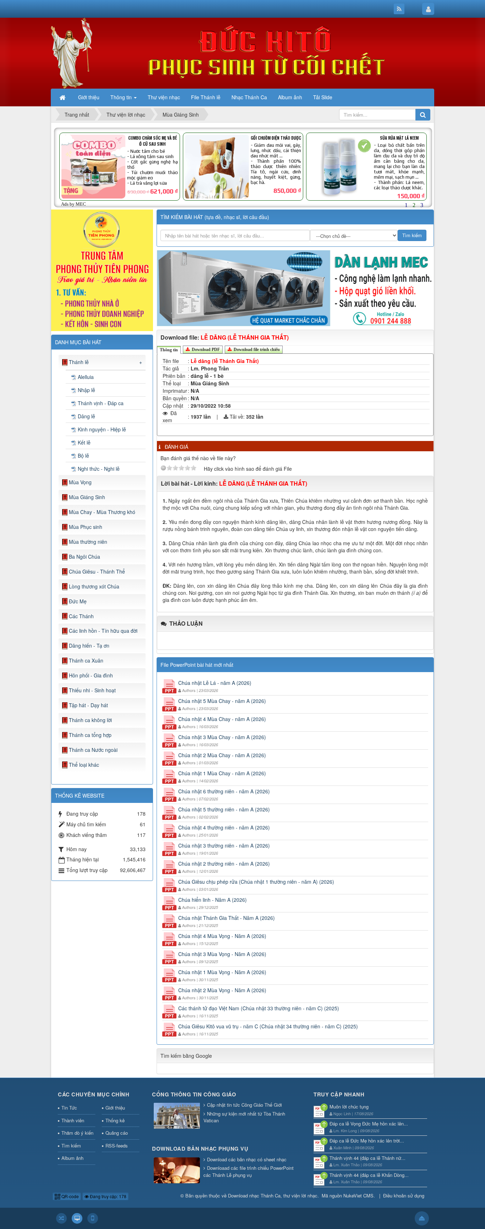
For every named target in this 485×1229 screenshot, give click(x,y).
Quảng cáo (116, 1132)
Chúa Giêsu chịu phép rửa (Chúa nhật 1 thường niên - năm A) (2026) (256, 881)
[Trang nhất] (63, 97)
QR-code (69, 1196)
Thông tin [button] (121, 97)
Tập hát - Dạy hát (88, 705)
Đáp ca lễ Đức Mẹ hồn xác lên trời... (366, 1140)
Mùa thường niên (88, 541)
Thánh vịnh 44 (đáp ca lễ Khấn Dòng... (369, 1175)
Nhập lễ (86, 389)
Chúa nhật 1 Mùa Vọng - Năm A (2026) (222, 972)
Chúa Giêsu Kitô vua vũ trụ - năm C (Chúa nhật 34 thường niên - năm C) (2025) (268, 1026)
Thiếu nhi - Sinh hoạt (92, 690)
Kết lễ (84, 442)
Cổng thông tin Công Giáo (194, 1094)
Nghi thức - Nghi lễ (99, 468)
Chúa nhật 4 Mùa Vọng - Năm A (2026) (222, 935)
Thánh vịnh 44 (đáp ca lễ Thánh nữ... (367, 1158)
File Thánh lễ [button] (205, 97)
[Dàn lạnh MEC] (295, 287)
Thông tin (169, 349)
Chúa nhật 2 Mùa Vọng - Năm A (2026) (222, 990)
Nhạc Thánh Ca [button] (249, 97)
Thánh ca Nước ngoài (93, 749)
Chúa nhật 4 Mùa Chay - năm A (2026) (222, 718)
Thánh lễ (79, 361)
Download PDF (205, 349)
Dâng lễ (86, 416)
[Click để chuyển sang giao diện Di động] (92, 1218)
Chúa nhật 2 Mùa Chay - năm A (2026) (222, 755)
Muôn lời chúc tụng (349, 1106)
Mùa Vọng (80, 482)
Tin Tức (69, 1107)
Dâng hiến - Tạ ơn (89, 645)
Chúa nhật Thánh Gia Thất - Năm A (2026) (226, 917)
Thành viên (72, 1120)
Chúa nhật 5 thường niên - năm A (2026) (224, 809)
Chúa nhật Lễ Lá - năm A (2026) (214, 682)
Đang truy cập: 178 (107, 1196)
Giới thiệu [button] (88, 97)
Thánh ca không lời (90, 720)
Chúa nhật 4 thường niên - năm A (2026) (224, 827)
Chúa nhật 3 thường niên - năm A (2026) (224, 845)
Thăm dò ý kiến (77, 1132)
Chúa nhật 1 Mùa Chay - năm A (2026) (222, 773)
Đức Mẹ (78, 601)
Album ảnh (72, 1158)
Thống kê (115, 1120)
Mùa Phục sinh (85, 526)
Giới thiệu (115, 1107)
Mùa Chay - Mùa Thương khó (102, 511)
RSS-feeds (116, 1145)
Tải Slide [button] (322, 97)
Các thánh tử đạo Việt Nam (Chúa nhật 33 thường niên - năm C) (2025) (258, 1008)
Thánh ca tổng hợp (90, 734)
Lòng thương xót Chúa (94, 586)
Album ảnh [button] (290, 97)
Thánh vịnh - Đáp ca (101, 403)
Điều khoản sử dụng (403, 1195)
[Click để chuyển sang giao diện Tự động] (61, 1218)
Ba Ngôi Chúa (84, 556)
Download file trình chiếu (256, 349)
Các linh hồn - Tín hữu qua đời (103, 630)
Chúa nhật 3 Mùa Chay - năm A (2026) (222, 737)
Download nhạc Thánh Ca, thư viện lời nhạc (272, 1195)
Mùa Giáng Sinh (87, 497)
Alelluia (86, 376)
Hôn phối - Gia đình (91, 675)
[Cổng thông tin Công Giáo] (177, 1116)
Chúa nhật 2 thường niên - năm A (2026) (224, 863)
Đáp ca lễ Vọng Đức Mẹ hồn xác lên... (368, 1123)
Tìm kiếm (71, 1145)
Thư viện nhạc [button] (164, 97)
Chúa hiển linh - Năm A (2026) (212, 899)
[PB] (102, 269)
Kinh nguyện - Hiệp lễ (102, 429)
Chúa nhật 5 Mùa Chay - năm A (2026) (222, 700)
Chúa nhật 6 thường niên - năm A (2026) (224, 791)
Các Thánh (81, 616)
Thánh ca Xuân (86, 660)
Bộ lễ (83, 455)
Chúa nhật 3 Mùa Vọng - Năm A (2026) (222, 953)
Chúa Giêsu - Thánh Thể (97, 571)
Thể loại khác (84, 764)
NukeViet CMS (358, 1195)
